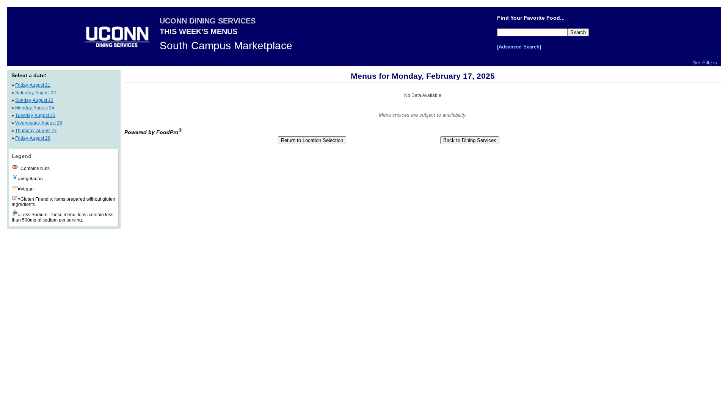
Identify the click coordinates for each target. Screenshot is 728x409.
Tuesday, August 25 (35, 115)
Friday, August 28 (32, 138)
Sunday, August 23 (34, 100)
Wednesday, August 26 (38, 123)
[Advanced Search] (519, 47)
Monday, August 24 (34, 108)
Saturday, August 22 (35, 92)
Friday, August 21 (32, 85)
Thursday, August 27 (36, 130)
